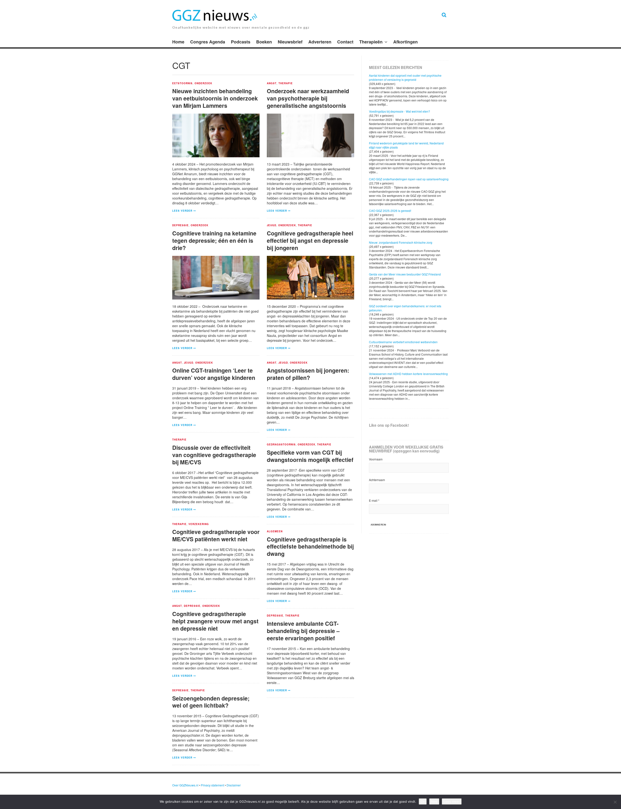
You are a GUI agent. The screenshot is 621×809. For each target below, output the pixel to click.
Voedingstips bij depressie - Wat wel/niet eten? (399, 111)
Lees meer (452, 801)
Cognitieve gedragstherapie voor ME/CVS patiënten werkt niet (216, 535)
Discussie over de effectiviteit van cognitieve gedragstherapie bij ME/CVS (214, 454)
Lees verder (182, 210)
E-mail (374, 500)
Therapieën (371, 42)
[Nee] (615, 802)
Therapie (285, 83)
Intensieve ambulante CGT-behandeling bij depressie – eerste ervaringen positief (303, 630)
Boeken (264, 42)
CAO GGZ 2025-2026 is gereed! (390, 211)
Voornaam (376, 459)
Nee (434, 801)
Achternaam (377, 480)
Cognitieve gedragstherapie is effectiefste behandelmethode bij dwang (310, 546)
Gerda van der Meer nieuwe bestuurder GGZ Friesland (405, 274)
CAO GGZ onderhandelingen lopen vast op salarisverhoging (409, 179)
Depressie (180, 225)
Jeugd (271, 225)
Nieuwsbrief (290, 42)
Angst (272, 83)
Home (178, 42)
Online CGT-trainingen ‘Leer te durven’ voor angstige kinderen (213, 374)
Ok (423, 801)
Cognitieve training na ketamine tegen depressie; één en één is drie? (214, 240)
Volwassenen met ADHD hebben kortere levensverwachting (408, 374)
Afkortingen (405, 42)
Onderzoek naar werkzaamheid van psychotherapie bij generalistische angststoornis (308, 98)
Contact (345, 42)
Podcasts (240, 42)
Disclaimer (234, 785)
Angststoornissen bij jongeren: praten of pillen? (308, 374)
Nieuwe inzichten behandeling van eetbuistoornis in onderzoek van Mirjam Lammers (215, 98)
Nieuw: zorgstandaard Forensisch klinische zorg (400, 242)
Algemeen (275, 531)
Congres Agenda (207, 42)
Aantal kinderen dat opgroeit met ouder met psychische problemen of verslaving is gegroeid (405, 77)
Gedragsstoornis (281, 444)
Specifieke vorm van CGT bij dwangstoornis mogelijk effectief (310, 456)
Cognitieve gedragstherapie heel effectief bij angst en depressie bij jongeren (310, 240)
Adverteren (319, 42)
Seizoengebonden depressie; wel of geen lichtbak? (211, 701)
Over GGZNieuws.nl (185, 785)
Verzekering (198, 524)
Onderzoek (203, 83)
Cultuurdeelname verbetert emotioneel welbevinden (403, 342)
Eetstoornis (182, 83)
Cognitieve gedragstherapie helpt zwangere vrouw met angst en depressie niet (215, 621)
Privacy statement (212, 785)
